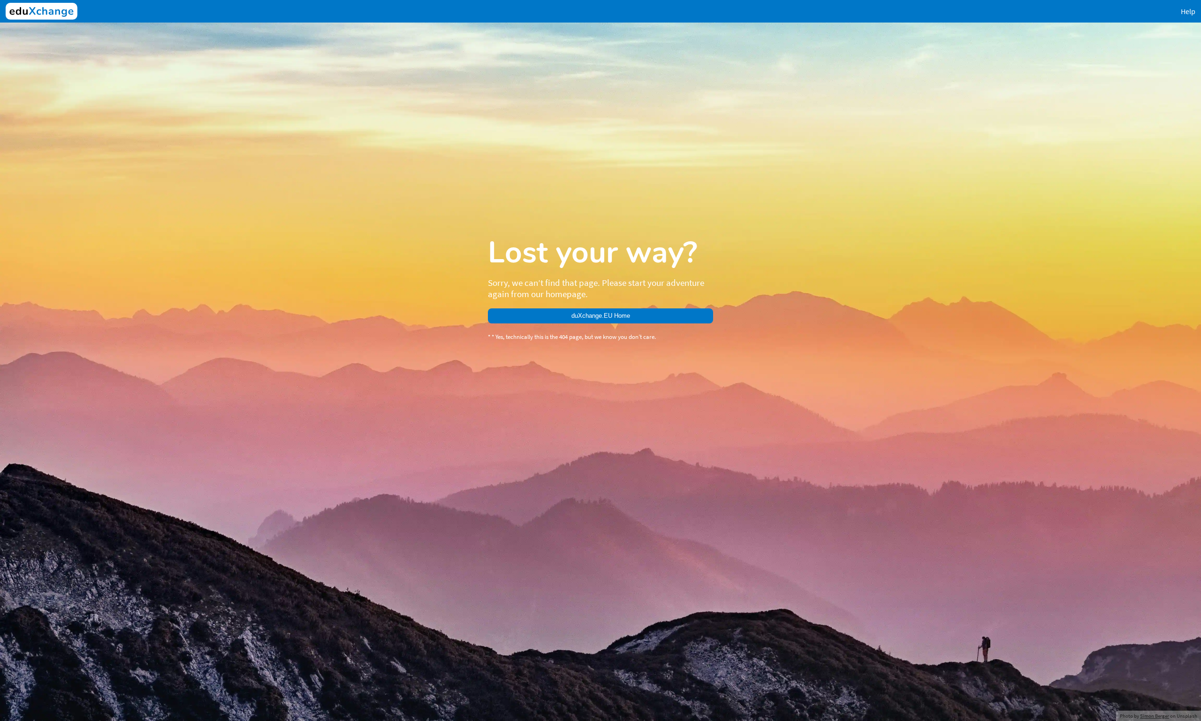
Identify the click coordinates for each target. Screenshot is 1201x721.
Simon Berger (1154, 716)
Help (1188, 11)
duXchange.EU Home (600, 315)
